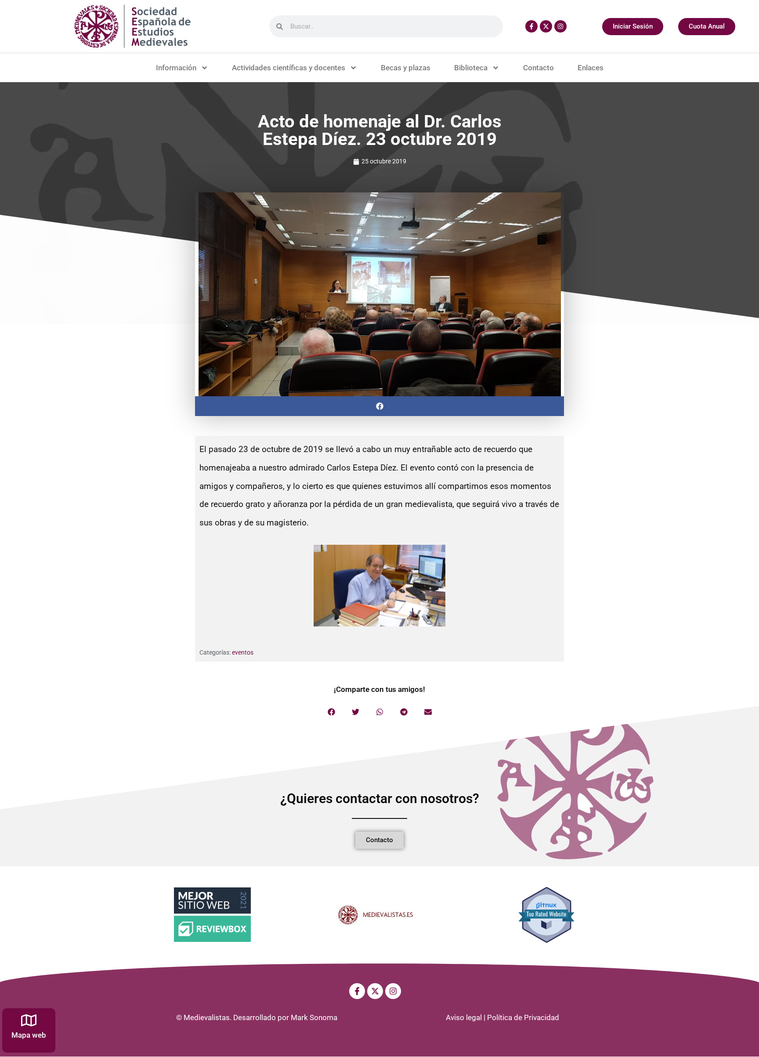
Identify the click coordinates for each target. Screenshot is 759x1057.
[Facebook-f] (531, 26)
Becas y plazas (405, 67)
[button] (379, 406)
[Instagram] (560, 26)
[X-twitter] (546, 26)
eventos (242, 652)
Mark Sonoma (314, 1017)
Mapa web (28, 1035)
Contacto (538, 67)
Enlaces (591, 67)
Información (176, 67)
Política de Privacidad (523, 1017)
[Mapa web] (28, 1020)
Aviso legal (464, 1017)
